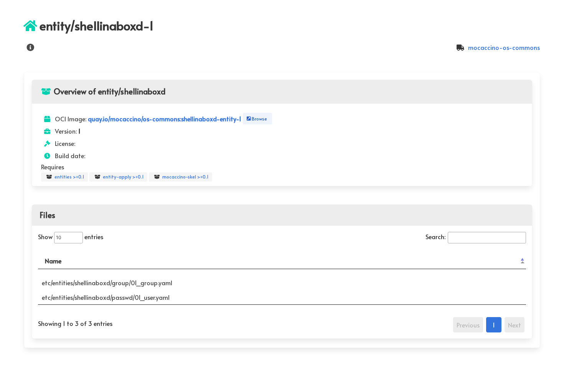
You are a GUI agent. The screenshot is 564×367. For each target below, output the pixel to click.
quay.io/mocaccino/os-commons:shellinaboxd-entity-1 (165, 118)
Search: (435, 236)
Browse (258, 119)
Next (514, 325)
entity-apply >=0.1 (123, 177)
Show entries (70, 236)
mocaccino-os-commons (503, 47)
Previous (468, 325)
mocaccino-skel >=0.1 (185, 177)
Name (53, 260)
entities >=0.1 (68, 177)
